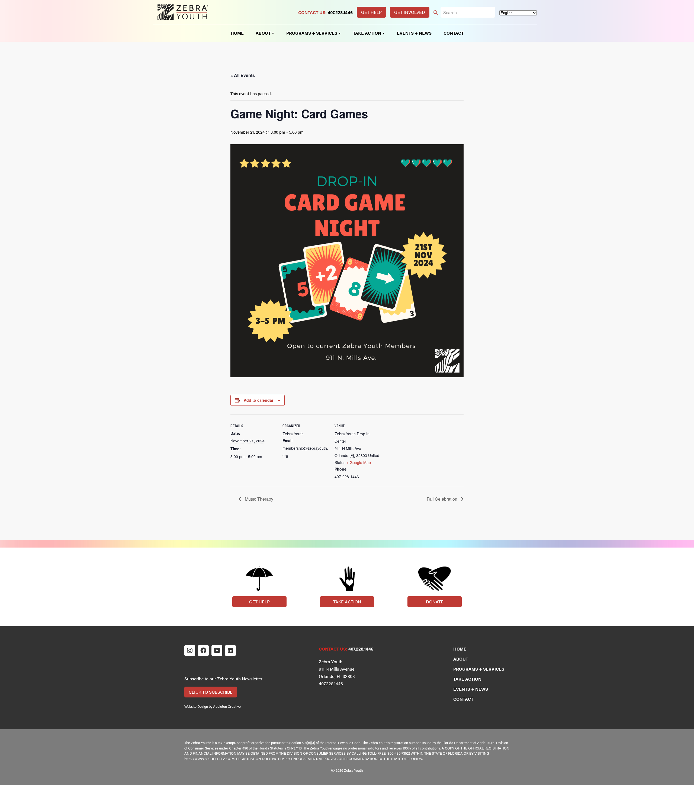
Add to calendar (258, 400)
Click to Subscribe (211, 692)
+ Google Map (358, 462)
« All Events (242, 75)
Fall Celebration (442, 499)
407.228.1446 (340, 12)
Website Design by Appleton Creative (212, 706)
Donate (435, 602)
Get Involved (409, 12)
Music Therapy (258, 499)
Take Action (347, 602)
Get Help (371, 12)
